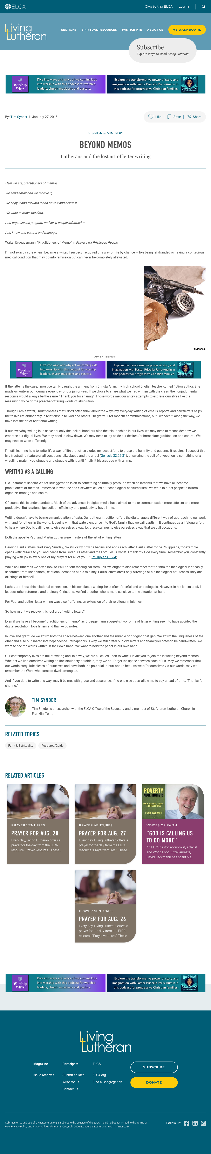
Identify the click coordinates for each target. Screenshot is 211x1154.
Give (158, 6)
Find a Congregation (107, 1082)
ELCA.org (99, 1075)
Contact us (70, 1089)
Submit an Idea (73, 1075)
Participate (132, 30)
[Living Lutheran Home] (25, 31)
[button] (203, 6)
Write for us (70, 1082)
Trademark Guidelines (46, 1126)
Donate (154, 1082)
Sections (68, 30)
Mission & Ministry (105, 133)
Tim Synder (19, 117)
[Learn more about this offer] (105, 92)
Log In (184, 6)
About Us (155, 30)
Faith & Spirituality (20, 746)
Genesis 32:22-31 (113, 456)
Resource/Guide (52, 746)
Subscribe (154, 1067)
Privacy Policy (19, 1126)
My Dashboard (187, 30)
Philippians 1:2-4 (104, 557)
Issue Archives (43, 1075)
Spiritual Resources (99, 30)
